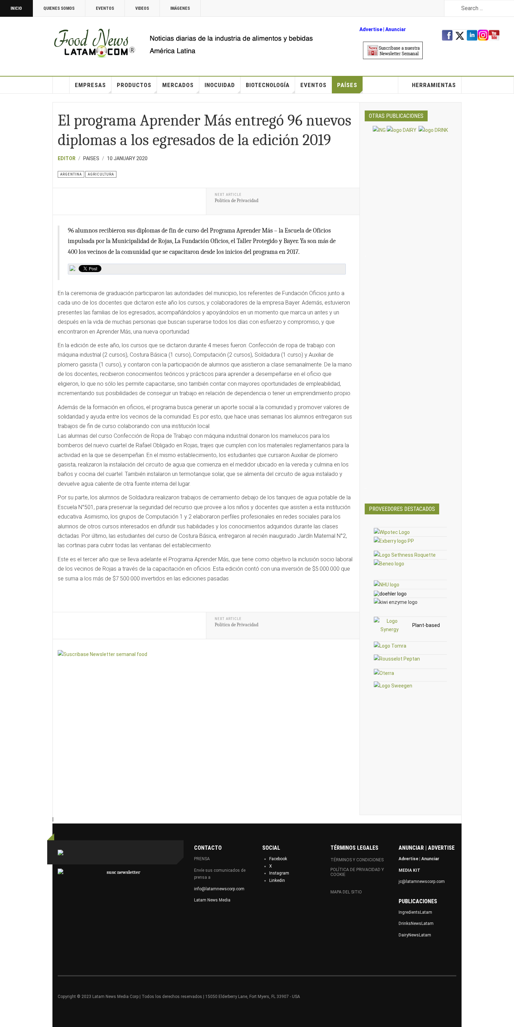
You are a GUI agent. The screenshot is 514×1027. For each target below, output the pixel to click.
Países (347, 84)
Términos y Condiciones (357, 859)
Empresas (90, 84)
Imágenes (180, 8)
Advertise (370, 29)
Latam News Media (212, 900)
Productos (134, 84)
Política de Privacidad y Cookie (357, 872)
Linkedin (277, 880)
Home (61, 85)
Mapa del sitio (346, 892)
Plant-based (426, 625)
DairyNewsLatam (415, 935)
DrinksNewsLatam (416, 923)
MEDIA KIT (409, 870)
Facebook (278, 858)
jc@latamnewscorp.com (422, 881)
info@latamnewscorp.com (219, 888)
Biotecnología (268, 84)
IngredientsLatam (415, 912)
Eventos (105, 8)
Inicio (16, 8)
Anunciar (430, 858)
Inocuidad (220, 84)
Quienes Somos (58, 8)
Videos (142, 8)
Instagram (279, 873)
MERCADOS (178, 84)
